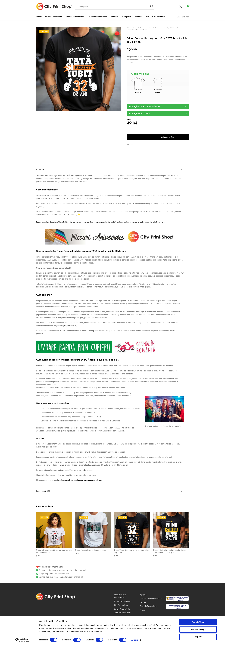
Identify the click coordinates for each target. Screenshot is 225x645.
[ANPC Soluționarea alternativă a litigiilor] (177, 598)
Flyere (142, 610)
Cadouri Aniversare (144, 28)
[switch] (77, 640)
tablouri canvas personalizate (89, 480)
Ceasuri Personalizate (122, 612)
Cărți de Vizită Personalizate (150, 598)
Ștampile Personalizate (148, 606)
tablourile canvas (85, 470)
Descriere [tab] (40, 170)
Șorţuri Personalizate (122, 609)
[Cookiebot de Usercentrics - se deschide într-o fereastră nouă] (22, 640)
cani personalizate (65, 480)
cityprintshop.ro (70, 325)
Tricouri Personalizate (122, 601)
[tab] (110, 327)
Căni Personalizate (121, 605)
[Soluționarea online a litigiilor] (177, 606)
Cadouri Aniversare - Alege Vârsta (164, 28)
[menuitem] (49, 16)
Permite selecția (198, 629)
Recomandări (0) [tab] (43, 491)
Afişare (134, 640)
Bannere (143, 602)
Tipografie (143, 594)
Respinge (198, 637)
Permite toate (198, 622)
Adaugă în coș (167, 137)
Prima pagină (131, 28)
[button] (158, 106)
